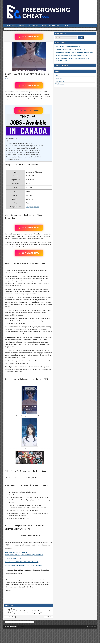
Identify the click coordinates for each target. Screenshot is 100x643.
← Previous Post (10, 617)
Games (9, 79)
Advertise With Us (11, 25)
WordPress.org (59, 84)
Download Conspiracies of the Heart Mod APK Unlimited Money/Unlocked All (25, 158)
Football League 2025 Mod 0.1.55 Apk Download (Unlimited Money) (74, 52)
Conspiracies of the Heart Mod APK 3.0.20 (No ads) (27, 75)
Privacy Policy (33, 25)
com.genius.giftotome (32, 207)
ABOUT (66, 25)
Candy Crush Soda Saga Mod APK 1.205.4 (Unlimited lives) (24, 555)
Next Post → (48, 617)
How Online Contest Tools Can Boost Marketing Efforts (71, 55)
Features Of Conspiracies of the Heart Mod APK (23, 148)
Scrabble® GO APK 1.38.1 (13, 558)
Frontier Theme (91, 627)
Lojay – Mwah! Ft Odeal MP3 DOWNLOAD (67, 46)
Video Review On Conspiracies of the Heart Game (23, 152)
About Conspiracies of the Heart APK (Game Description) (25, 146)
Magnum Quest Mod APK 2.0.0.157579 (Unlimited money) (23, 565)
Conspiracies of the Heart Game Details (20, 143)
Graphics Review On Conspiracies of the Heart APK (24, 150)
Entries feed (58, 78)
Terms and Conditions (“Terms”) (50, 25)
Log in (57, 75)
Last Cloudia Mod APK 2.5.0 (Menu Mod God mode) (22, 562)
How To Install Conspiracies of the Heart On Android (24, 155)
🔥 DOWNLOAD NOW (29, 36)
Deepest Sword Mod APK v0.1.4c (16, 552)
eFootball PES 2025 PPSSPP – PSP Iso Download (70, 49)
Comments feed (59, 81)
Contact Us (22, 25)
